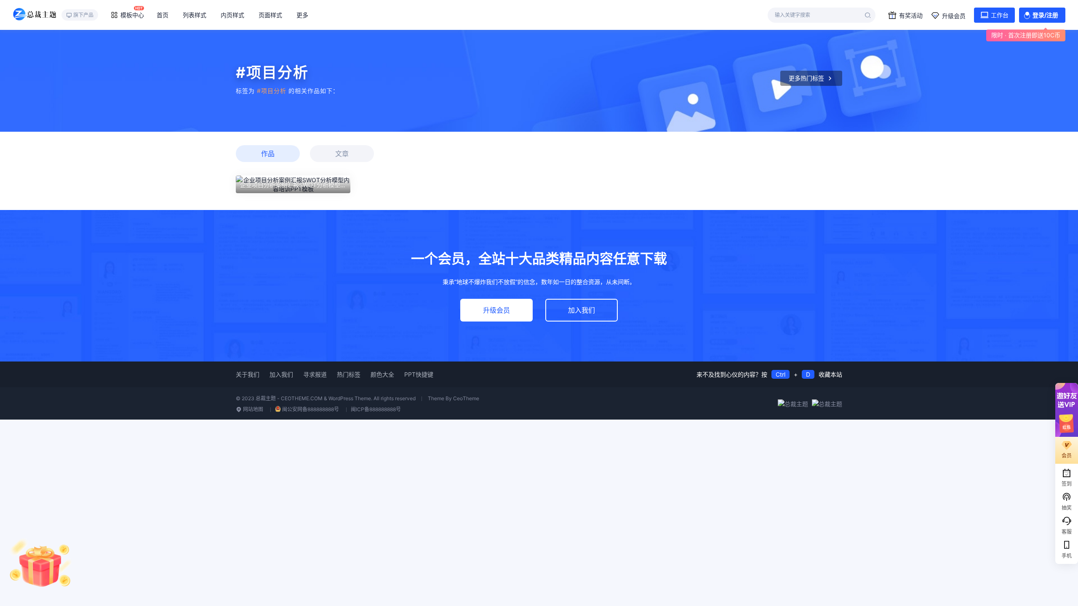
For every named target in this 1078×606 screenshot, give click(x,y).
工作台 (1000, 15)
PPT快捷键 (418, 374)
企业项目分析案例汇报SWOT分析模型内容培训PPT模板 (313, 185)
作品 (268, 153)
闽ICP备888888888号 (376, 409)
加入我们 (581, 310)
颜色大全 (382, 374)
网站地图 (252, 409)
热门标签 (348, 374)
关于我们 (247, 374)
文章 (342, 153)
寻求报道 (315, 374)
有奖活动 (911, 15)
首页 (162, 15)
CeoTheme (466, 398)
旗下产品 (83, 15)
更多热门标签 (806, 78)
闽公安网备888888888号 (310, 409)
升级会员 (954, 15)
